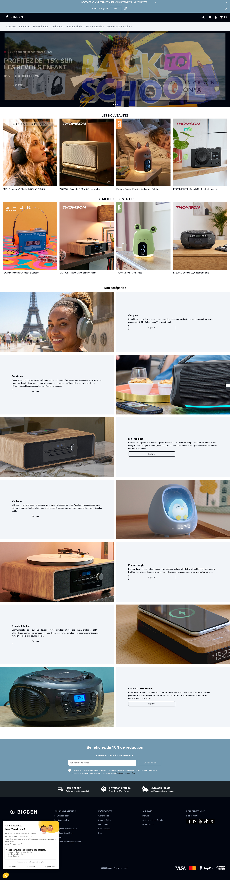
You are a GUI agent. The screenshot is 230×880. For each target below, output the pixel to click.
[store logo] (15, 16)
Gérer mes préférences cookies (67, 842)
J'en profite (19, 84)
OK (115, 8)
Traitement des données (125, 773)
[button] (113, 104)
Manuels (146, 816)
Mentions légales (61, 820)
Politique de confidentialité (65, 829)
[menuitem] (12, 26)
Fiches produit (148, 824)
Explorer (151, 328)
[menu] (115, 26)
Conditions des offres (63, 833)
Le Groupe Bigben (61, 816)
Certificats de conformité (152, 820)
